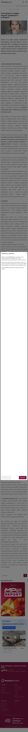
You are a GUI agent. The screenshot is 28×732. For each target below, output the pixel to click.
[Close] (26, 253)
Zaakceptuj (22, 477)
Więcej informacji (6, 477)
